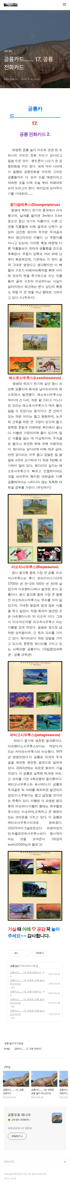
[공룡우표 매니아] (11, 5)
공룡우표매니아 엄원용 (20, 1128)
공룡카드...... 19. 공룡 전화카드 (25, 972)
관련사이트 (9, 1161)
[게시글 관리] (26, 953)
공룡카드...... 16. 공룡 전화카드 (26, 991)
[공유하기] (21, 953)
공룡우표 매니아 (19, 1115)
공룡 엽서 (14, 965)
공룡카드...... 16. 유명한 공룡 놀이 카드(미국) (27, 1001)
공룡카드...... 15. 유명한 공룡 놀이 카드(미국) (27, 1012)
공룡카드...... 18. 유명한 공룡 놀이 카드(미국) (27, 982)
